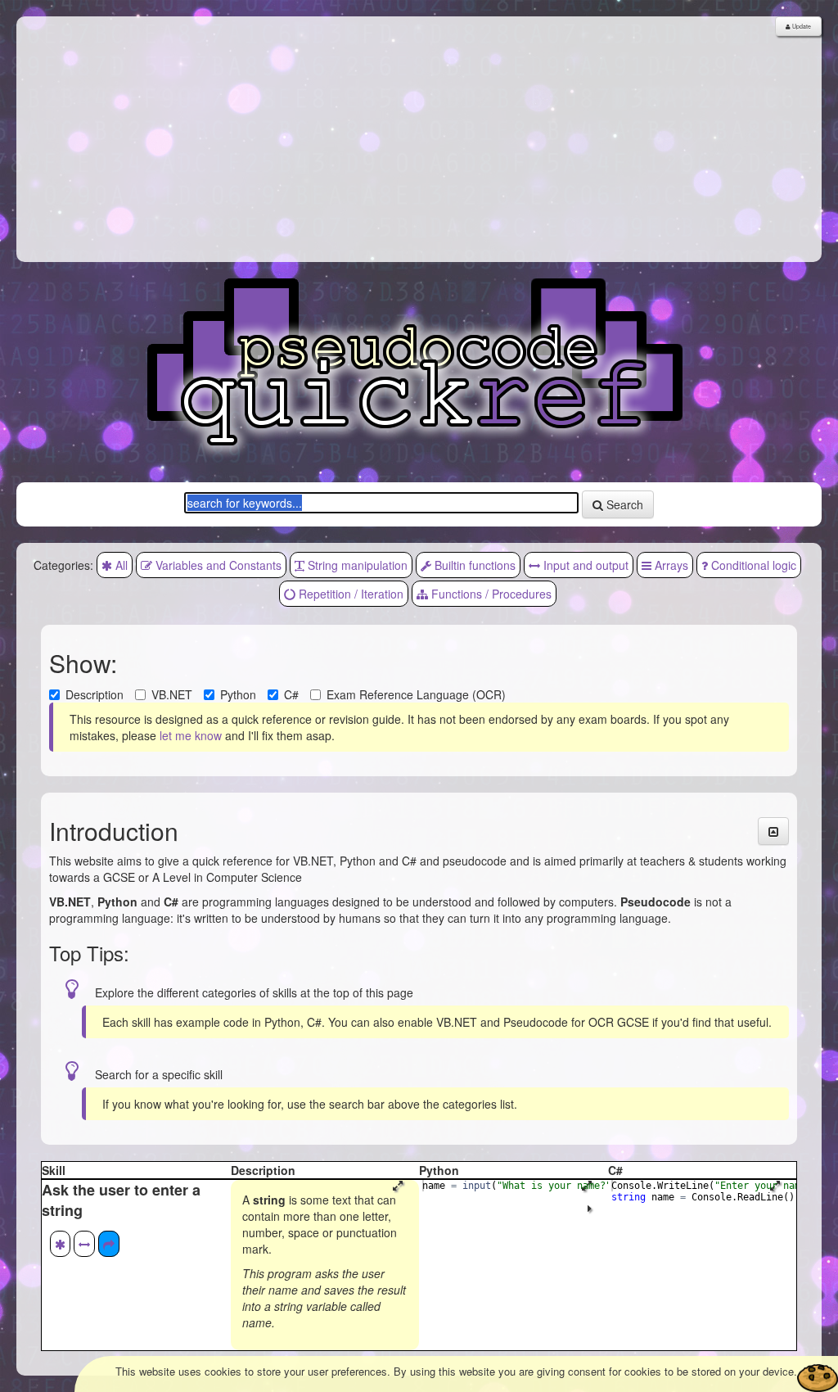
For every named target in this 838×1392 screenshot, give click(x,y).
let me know (191, 735)
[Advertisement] (419, 139)
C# (291, 694)
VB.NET (171, 694)
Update (801, 26)
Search (623, 504)
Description (94, 694)
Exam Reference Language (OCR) (416, 694)
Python (238, 694)
